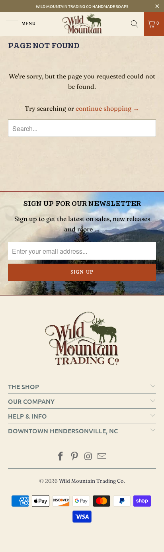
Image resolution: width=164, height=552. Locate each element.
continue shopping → (107, 108)
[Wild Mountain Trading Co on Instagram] (89, 457)
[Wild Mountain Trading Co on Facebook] (61, 457)
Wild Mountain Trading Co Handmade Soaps (82, 6)
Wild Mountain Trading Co (91, 481)
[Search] (134, 24)
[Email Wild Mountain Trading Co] (102, 457)
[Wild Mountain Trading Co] (82, 24)
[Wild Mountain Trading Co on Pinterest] (75, 457)
